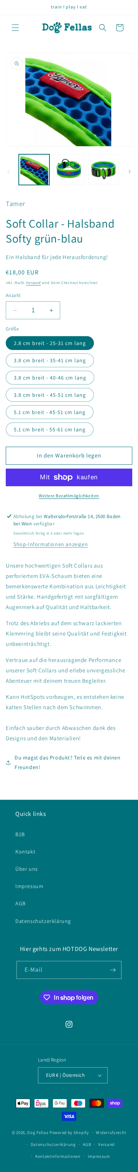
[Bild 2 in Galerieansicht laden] (68, 169)
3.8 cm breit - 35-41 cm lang (50, 360)
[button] (15, 27)
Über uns (26, 868)
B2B (20, 834)
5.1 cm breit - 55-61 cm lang (49, 429)
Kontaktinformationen (57, 1156)
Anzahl (13, 295)
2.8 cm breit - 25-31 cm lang (50, 343)
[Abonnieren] (112, 970)
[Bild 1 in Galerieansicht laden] (34, 169)
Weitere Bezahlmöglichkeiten (69, 496)
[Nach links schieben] (8, 171)
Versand (33, 282)
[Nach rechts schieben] (129, 171)
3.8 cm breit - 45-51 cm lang (50, 394)
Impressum (29, 886)
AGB (20, 903)
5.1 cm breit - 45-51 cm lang (49, 412)
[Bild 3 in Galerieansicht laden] (103, 169)
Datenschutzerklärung (43, 921)
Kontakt (25, 851)
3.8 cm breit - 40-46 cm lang (50, 377)
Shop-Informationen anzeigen (50, 544)
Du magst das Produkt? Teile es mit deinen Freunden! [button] (68, 762)
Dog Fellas (37, 1132)
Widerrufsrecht (111, 1132)
